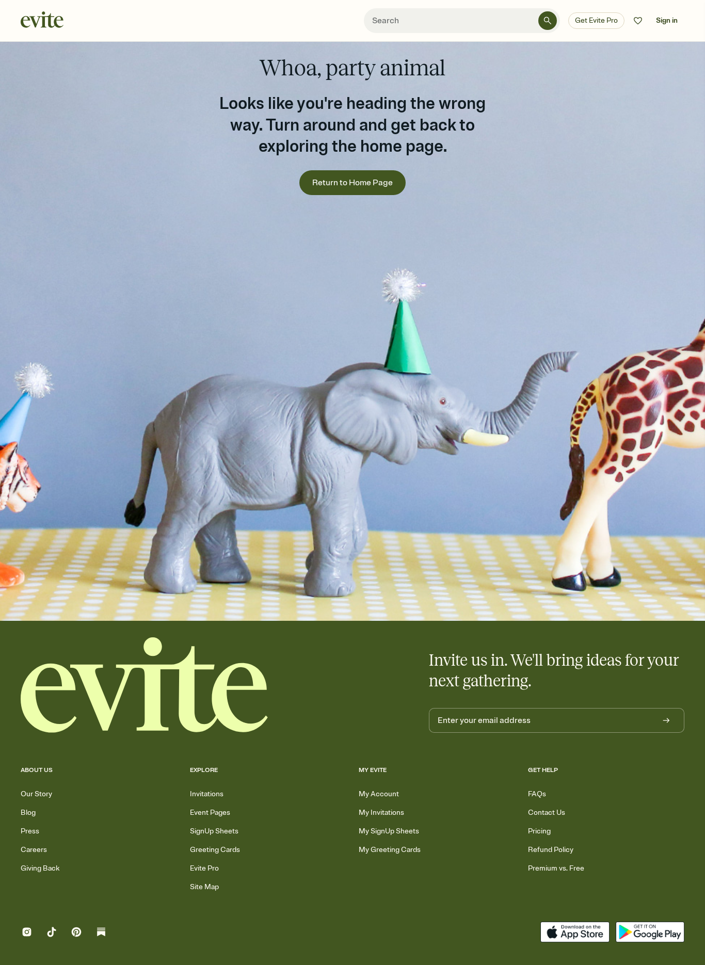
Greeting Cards (215, 849)
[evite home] (144, 685)
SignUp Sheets (214, 831)
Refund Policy (550, 849)
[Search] (547, 20)
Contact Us (546, 812)
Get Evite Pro (596, 20)
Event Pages (210, 812)
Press (30, 831)
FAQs (537, 794)
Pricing (539, 831)
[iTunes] (574, 933)
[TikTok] (51, 933)
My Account (379, 794)
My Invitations (381, 812)
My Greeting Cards (390, 849)
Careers (34, 849)
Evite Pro (204, 868)
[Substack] (101, 933)
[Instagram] (27, 933)
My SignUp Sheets (389, 831)
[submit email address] (666, 720)
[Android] (650, 933)
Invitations (206, 794)
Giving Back (40, 868)
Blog (28, 812)
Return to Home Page (352, 183)
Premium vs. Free (556, 868)
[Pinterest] (76, 933)
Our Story (36, 794)
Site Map (204, 886)
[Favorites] (638, 20)
